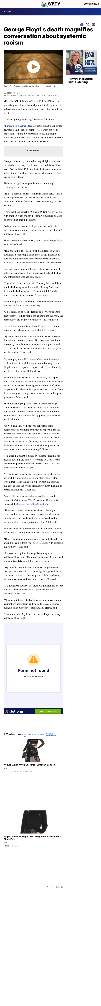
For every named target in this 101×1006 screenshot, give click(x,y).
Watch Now (91, 4)
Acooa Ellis (9, 496)
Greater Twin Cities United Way (33, 503)
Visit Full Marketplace (51, 735)
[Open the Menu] (4, 4)
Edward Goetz (45, 326)
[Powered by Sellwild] (59, 887)
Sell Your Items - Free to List (34, 735)
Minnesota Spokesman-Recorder (20, 125)
